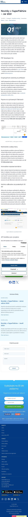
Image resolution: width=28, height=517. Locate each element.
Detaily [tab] (14, 246)
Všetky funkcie (5, 451)
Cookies (14, 515)
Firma (3, 430)
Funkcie (3, 439)
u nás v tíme (21, 69)
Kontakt (4, 477)
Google (17, 414)
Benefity (4, 425)
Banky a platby (5, 464)
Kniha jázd (4, 446)
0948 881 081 (6, 487)
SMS (2, 448)
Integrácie (4, 457)
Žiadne (2, 20)
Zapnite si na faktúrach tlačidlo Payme (10, 109)
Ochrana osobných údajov (11, 260)
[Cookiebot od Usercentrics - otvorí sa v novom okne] (21, 243)
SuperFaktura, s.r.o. (14, 506)
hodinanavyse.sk (8, 73)
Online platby (5, 444)
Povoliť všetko (14, 265)
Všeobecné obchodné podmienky (14, 510)
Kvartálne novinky (16, 18)
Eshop (3, 433)
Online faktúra (5, 441)
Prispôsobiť (13, 269)
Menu (25, 2)
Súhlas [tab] (5, 246)
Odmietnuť (14, 273)
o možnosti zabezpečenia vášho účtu (13, 94)
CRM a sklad (4, 462)
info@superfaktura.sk (9, 485)
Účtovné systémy (5, 469)
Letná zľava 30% (5, 435)
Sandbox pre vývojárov (7, 474)
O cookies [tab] (23, 246)
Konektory (4, 471)
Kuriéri (3, 467)
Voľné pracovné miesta (14, 513)
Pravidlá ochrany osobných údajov (14, 511)
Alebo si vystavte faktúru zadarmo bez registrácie (13, 419)
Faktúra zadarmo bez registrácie (9, 453)
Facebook (7, 414)
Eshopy (3, 459)
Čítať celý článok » (5, 315)
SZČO (3, 428)
